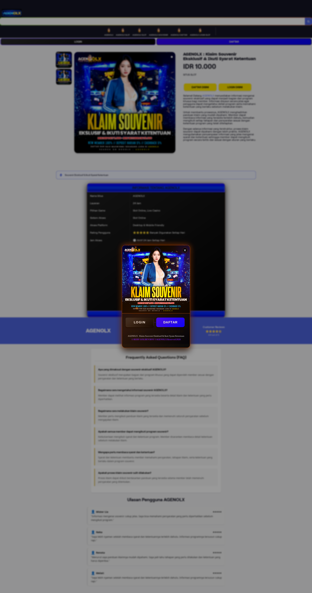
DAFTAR (170, 322)
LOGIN (139, 322)
